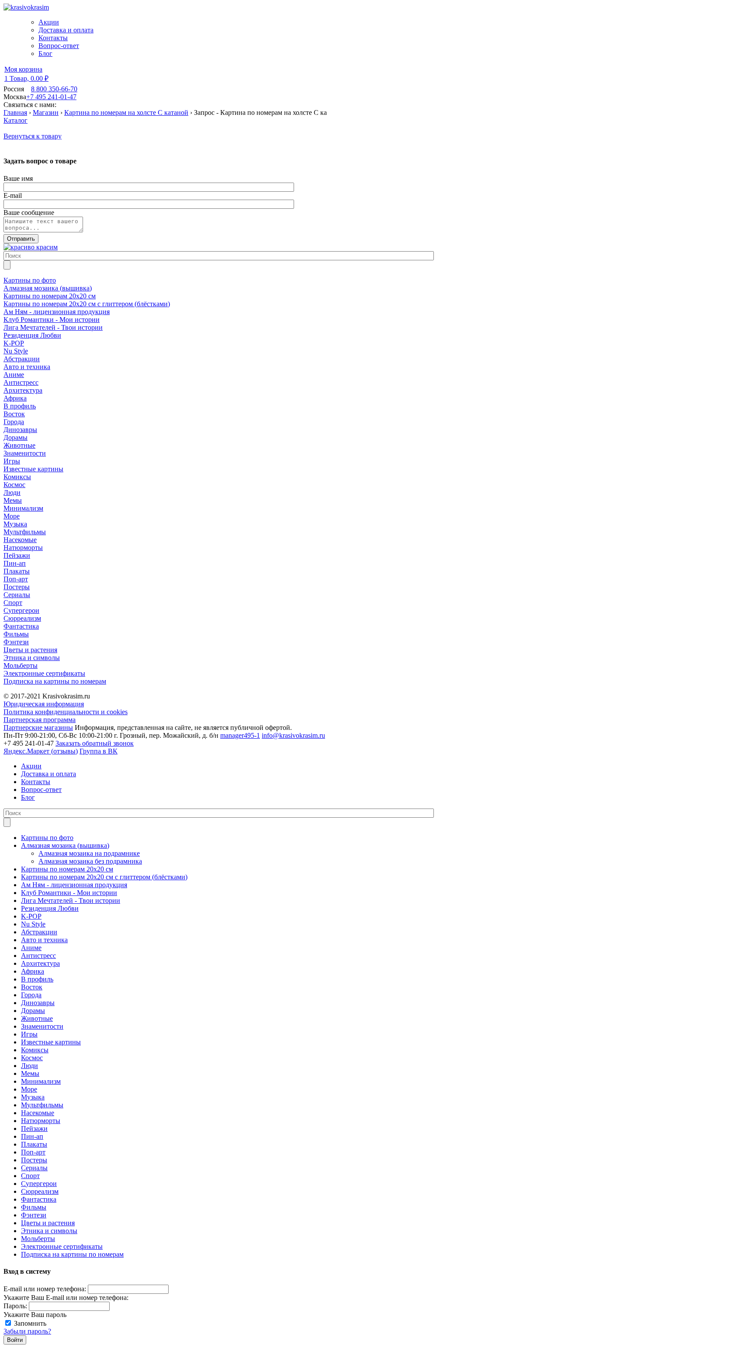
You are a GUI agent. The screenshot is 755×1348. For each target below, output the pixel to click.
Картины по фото (47, 837)
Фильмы (33, 1207)
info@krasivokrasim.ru (293, 735)
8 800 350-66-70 (54, 89)
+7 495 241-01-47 (51, 96)
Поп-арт (33, 1152)
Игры (29, 1034)
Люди (29, 1065)
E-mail (12, 195)
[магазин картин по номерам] (30, 247)
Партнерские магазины (38, 727)
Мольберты (38, 1238)
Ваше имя (18, 178)
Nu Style (33, 924)
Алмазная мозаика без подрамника (90, 861)
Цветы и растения (48, 1223)
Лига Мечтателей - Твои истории (70, 900)
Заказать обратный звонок (94, 743)
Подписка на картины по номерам (72, 1254)
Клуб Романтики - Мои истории (69, 892)
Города (31, 995)
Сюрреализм (40, 1191)
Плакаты (34, 1144)
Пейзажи (34, 1128)
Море (29, 1089)
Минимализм (41, 1081)
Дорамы (33, 1010)
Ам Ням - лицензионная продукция (74, 884)
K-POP (31, 916)
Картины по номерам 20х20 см (67, 869)
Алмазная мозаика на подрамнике (89, 853)
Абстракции (39, 932)
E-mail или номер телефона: (44, 1289)
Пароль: (15, 1306)
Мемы (30, 1073)
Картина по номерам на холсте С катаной (126, 112)
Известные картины (51, 1042)
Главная (15, 112)
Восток (31, 987)
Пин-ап (32, 1136)
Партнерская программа (39, 719)
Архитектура (40, 963)
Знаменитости (42, 1026)
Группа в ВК (99, 751)
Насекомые (37, 1112)
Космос (32, 1057)
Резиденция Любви (50, 908)
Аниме (31, 947)
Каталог (15, 120)
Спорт (30, 1175)
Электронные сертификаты (62, 1246)
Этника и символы (49, 1230)
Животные (37, 1018)
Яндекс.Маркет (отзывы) (40, 751)
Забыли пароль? (27, 1331)
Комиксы (34, 1050)
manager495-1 (240, 735)
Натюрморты (40, 1120)
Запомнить (30, 1323)
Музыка (33, 1097)
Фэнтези (33, 1215)
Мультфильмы (42, 1105)
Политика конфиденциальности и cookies (65, 711)
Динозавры (38, 1002)
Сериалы (34, 1168)
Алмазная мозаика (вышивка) (65, 845)
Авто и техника (44, 940)
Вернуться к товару (32, 136)
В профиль (37, 979)
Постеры (34, 1160)
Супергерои (39, 1183)
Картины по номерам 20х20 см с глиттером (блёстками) (104, 877)
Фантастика (38, 1199)
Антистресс (38, 955)
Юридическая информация (43, 704)
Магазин (46, 112)
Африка (32, 971)
